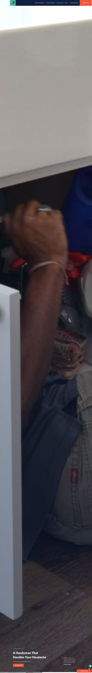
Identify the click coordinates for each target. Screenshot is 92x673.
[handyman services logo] (13, 3)
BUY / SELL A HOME (59, 2)
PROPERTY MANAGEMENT (40, 2)
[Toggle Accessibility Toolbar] (90, 666)
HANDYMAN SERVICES (74, 2)
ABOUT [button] (66, 2)
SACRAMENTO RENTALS (50, 2)
